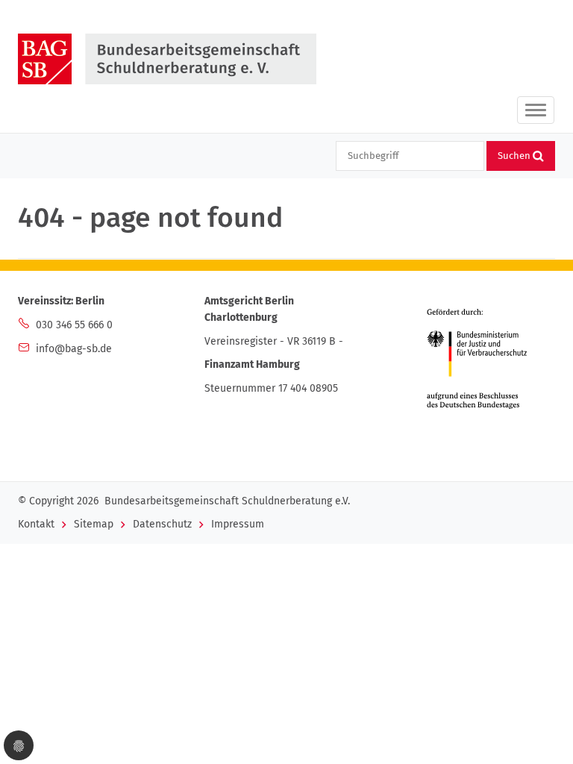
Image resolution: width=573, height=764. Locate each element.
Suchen (515, 155)
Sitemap (93, 524)
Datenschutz (162, 524)
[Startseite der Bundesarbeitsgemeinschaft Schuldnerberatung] (170, 59)
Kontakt (36, 524)
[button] (19, 745)
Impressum (237, 524)
